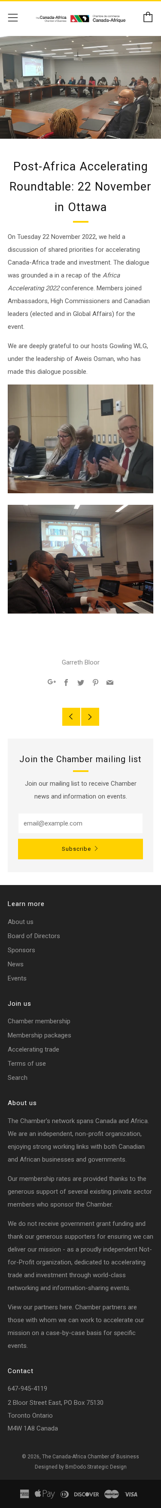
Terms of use (27, 1063)
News (16, 964)
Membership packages (39, 1035)
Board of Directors (34, 936)
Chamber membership (39, 1021)
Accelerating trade (33, 1049)
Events (17, 978)
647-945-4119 (27, 1388)
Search (17, 1078)
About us (20, 922)
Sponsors (21, 950)
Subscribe (76, 849)
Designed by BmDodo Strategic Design (81, 1467)
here (66, 1307)
